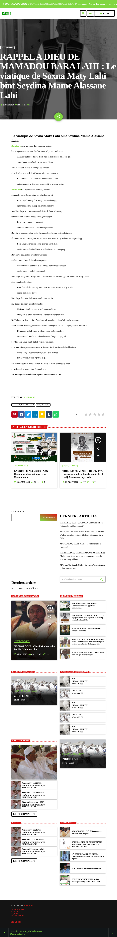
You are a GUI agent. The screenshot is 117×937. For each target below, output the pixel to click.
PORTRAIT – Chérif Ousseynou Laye (86, 868)
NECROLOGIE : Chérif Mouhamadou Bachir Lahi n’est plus (35, 648)
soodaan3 (29, 397)
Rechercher (17, 511)
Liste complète (24, 814)
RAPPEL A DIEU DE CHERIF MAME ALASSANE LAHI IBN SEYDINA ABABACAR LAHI (87, 844)
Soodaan (28, 905)
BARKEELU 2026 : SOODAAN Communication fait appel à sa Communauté (31, 474)
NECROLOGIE (43, 405)
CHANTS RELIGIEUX (25, 691)
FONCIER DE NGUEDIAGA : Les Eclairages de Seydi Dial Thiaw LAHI (86, 880)
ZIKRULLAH (21, 696)
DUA (73, 678)
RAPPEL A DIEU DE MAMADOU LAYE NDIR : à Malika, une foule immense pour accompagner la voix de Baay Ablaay (82, 556)
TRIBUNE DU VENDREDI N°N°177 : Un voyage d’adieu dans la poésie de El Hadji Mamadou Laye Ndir (82, 474)
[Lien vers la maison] (7, 13)
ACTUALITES (7, 48)
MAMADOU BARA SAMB (23, 405)
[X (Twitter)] (16, 922)
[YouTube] (12, 922)
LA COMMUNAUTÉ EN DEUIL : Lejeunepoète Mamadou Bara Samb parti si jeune (88, 856)
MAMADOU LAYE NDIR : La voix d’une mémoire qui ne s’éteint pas (88, 653)
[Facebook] (19, 922)
